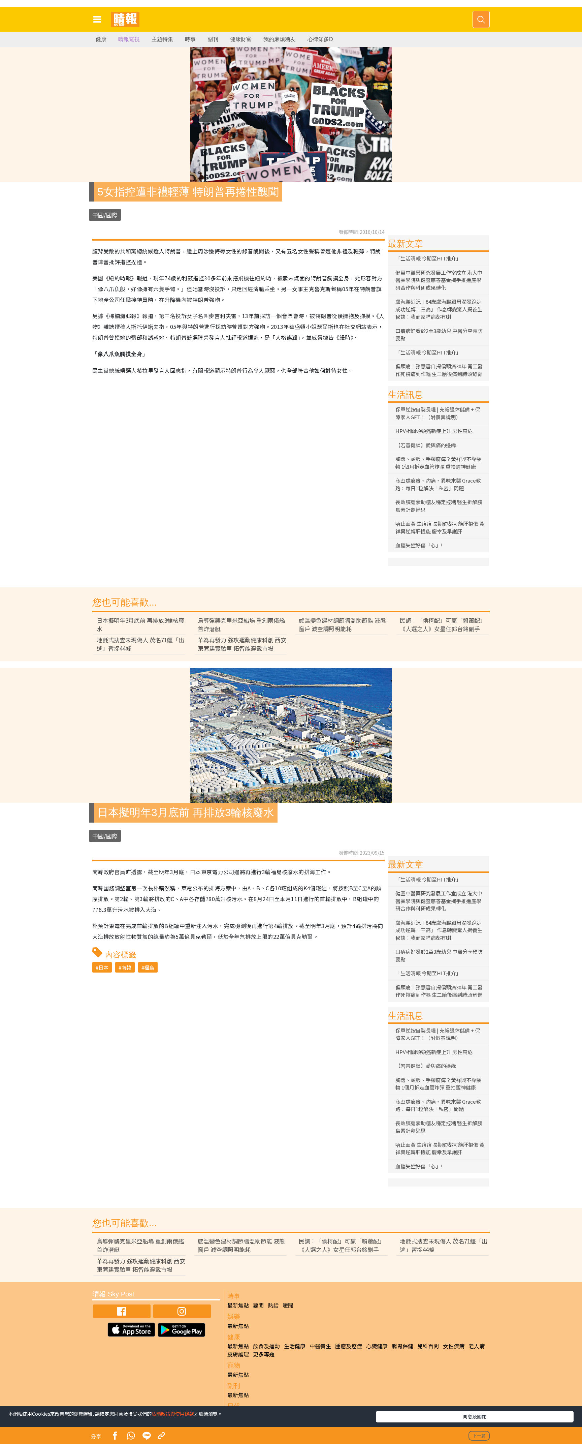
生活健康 (294, 1346)
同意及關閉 (474, 1416)
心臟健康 (377, 1346)
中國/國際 (105, 215)
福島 (149, 967)
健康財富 (241, 39)
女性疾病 (453, 1346)
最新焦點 (238, 1305)
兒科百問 (428, 1346)
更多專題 (263, 1354)
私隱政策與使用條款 (173, 1413)
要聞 (258, 1305)
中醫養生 (320, 1346)
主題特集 (162, 39)
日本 (103, 967)
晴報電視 (129, 39)
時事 (190, 39)
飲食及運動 (266, 1346)
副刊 (212, 39)
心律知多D (320, 39)
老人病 (476, 1346)
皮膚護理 (238, 1354)
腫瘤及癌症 (348, 1346)
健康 (101, 39)
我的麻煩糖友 (279, 39)
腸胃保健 (402, 1346)
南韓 (126, 967)
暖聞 (288, 1305)
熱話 (273, 1305)
